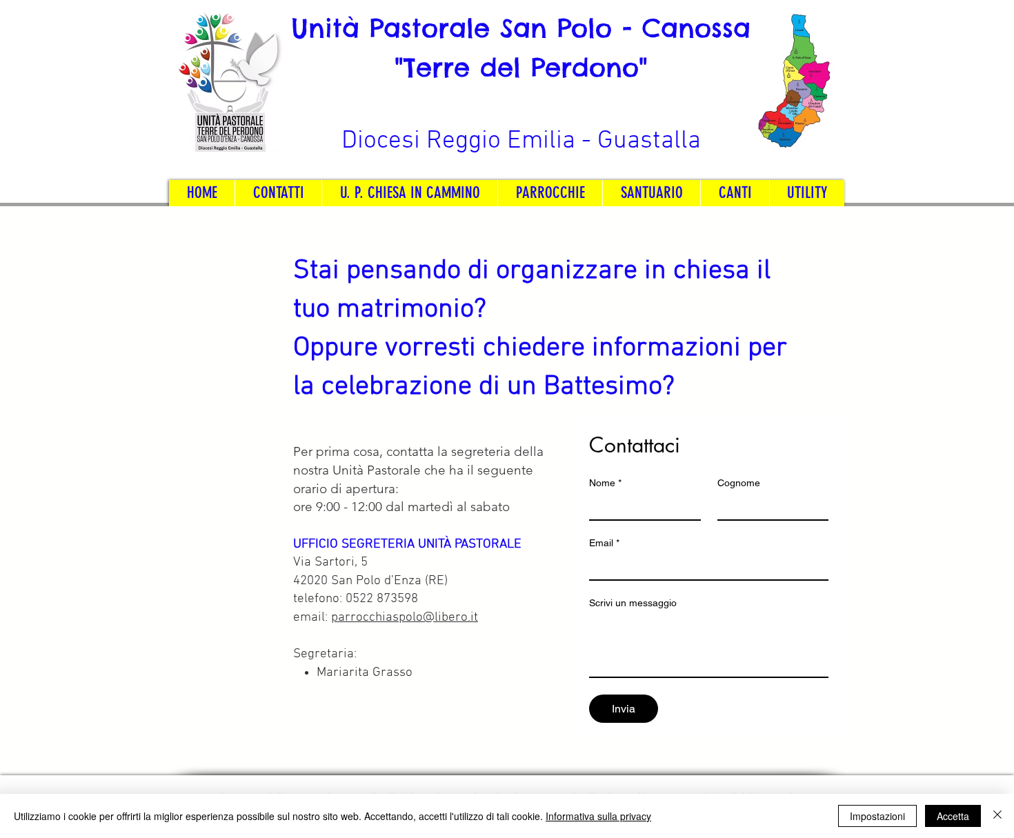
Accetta (953, 816)
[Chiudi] (997, 816)
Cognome (738, 482)
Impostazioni (877, 816)
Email (604, 542)
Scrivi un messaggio (633, 602)
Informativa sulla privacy (598, 816)
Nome (605, 482)
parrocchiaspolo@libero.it (404, 618)
